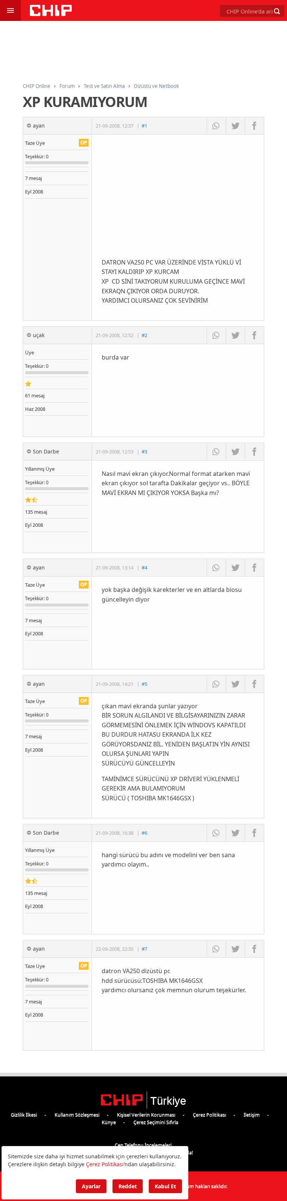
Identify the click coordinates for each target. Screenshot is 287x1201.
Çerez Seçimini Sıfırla (155, 1122)
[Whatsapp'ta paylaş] (216, 125)
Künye (109, 1122)
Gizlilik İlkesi (24, 1114)
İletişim (252, 1114)
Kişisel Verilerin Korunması (146, 1114)
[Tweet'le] (235, 125)
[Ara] (277, 11)
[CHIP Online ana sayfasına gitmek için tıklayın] (51, 14)
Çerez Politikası (209, 1114)
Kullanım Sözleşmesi (77, 1114)
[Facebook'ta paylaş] (254, 125)
